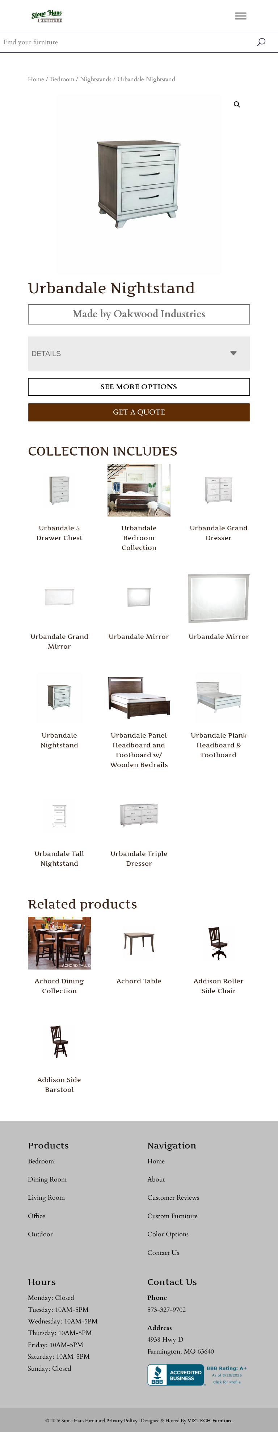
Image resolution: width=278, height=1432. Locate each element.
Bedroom (62, 79)
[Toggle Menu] (241, 15)
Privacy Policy (122, 1420)
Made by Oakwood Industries (139, 314)
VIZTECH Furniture (210, 1420)
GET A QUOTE (139, 412)
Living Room (46, 1197)
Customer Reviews (173, 1197)
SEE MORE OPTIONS (139, 387)
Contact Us (163, 1252)
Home (36, 79)
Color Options (168, 1234)
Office (36, 1216)
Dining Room (47, 1179)
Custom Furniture (172, 1216)
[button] (237, 104)
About (156, 1179)
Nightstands (95, 79)
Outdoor (40, 1234)
